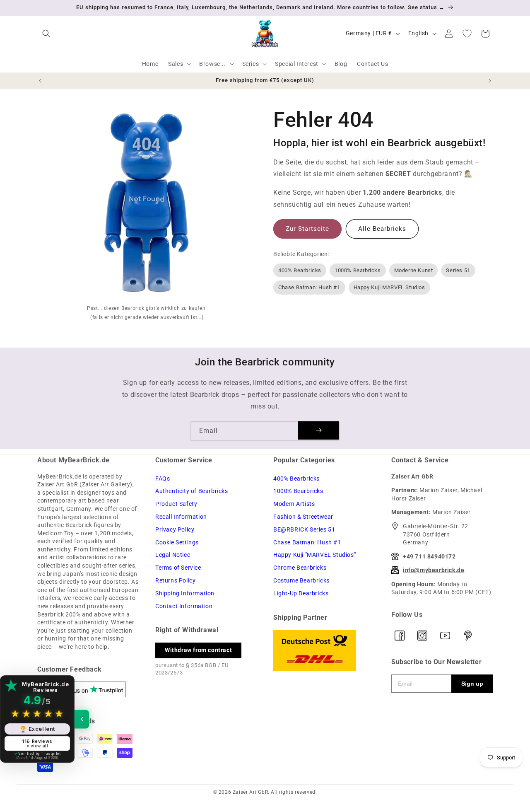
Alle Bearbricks (382, 228)
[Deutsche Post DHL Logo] (324, 650)
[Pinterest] (468, 635)
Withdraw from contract (198, 650)
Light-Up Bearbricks (300, 593)
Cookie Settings (177, 542)
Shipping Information (184, 593)
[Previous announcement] (40, 81)
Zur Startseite (307, 228)
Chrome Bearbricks (299, 567)
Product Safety (176, 503)
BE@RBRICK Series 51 (304, 529)
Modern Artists (294, 503)
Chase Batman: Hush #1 (309, 287)
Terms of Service (178, 567)
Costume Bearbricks (301, 580)
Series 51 (458, 270)
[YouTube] (445, 635)
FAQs (162, 478)
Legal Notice (172, 554)
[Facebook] (399, 635)
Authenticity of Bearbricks (191, 491)
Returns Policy (175, 580)
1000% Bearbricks (358, 270)
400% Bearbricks (299, 270)
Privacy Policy (174, 529)
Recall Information (181, 516)
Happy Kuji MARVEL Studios (389, 287)
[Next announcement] (490, 81)
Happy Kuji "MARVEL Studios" (314, 554)
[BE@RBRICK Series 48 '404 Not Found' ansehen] (147, 204)
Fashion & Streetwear (303, 516)
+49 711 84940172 (429, 556)
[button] (46, 33)
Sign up (472, 683)
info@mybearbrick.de (433, 570)
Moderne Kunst (413, 270)
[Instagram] (422, 635)
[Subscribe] (318, 430)
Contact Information (183, 606)
